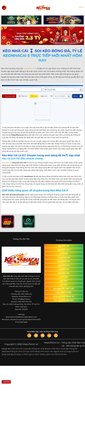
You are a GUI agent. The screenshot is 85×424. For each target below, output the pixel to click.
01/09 (52, 96)
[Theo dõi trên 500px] (49, 335)
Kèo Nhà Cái (7, 163)
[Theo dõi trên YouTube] (42, 335)
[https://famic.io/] (43, 7)
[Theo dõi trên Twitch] (56, 335)
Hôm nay (34, 96)
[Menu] (4, 8)
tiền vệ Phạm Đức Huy (49, 332)
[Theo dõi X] (29, 335)
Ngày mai (44, 96)
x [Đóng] (6, 382)
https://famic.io (29, 68)
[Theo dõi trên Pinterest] (36, 335)
